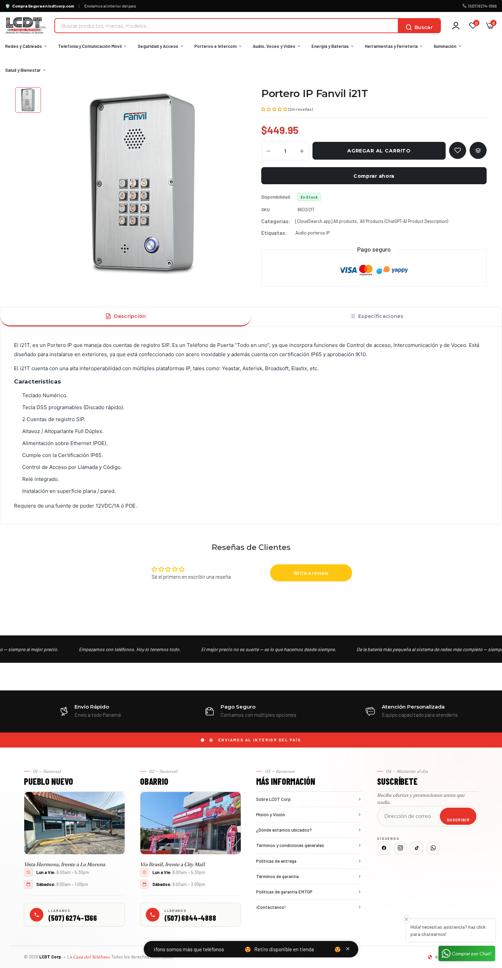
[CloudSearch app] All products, (326, 221)
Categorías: (275, 221)
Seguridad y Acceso (158, 46)
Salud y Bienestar (23, 70)
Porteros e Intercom (215, 46)
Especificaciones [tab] (380, 316)
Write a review (311, 572)
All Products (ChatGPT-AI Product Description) (404, 221)
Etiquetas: (274, 233)
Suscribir (458, 820)
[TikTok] (416, 848)
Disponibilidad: (276, 197)
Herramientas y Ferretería (391, 46)
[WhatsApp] (433, 848)
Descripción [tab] (130, 316)
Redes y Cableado (23, 46)
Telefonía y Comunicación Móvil (90, 46)
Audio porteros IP (312, 233)
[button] (274, 109)
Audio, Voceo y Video (274, 46)
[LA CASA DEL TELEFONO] (25, 25)
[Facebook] (384, 848)
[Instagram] (400, 848)
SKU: (266, 209)
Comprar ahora (373, 176)
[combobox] (226, 25)
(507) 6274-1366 (483, 6)
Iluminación (445, 46)
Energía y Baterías (330, 46)
